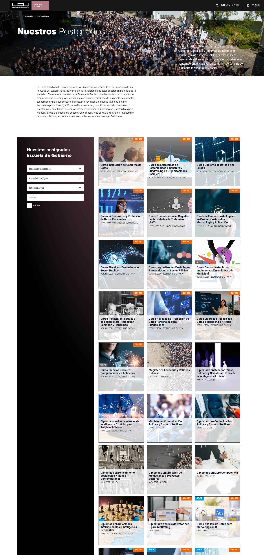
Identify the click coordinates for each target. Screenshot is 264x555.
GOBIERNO (29, 16)
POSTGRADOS (43, 16)
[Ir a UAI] (19, 5)
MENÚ (256, 5)
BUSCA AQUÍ (230, 5)
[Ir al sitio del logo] (39, 5)
